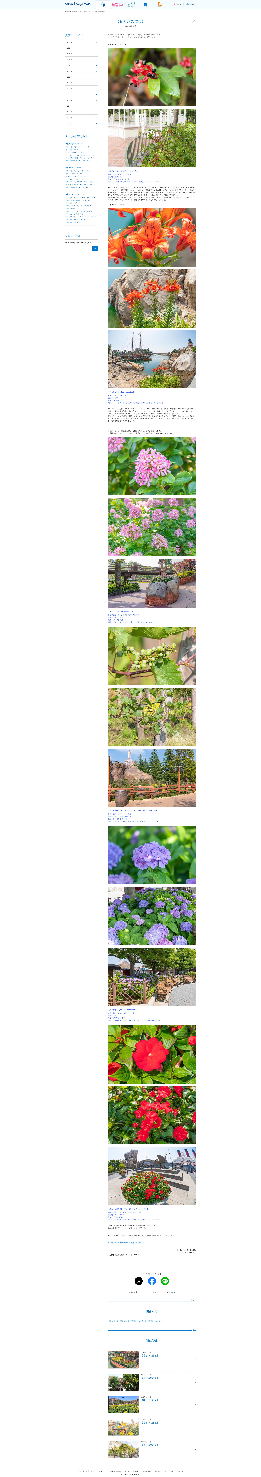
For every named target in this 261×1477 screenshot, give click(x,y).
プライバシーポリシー (98, 1471)
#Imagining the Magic (73, 200)
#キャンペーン (91, 197)
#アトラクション (84, 161)
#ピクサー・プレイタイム (82, 171)
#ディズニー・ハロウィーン (75, 152)
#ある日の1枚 (86, 200)
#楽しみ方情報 (113, 1321)
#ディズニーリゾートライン (75, 214)
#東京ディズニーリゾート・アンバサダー (79, 206)
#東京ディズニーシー (155, 1321)
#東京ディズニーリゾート (75, 194)
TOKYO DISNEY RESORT (78, 4)
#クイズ (86, 219)
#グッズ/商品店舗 (71, 161)
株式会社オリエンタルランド (164, 1471)
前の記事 (134, 1292)
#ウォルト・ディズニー (73, 222)
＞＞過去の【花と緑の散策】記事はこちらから (125, 1242)
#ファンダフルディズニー (74, 219)
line (165, 1281)
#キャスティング (71, 203)
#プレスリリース (79, 197)
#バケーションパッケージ (88, 217)
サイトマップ (82, 1471)
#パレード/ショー (89, 155)
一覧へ (153, 1292)
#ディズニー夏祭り (72, 150)
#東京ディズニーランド (138, 1321)
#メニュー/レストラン (87, 158)
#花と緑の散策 (124, 1321)
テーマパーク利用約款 (132, 1471)
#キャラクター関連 (72, 158)
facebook (152, 1281)
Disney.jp (180, 1471)
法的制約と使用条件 (114, 1471)
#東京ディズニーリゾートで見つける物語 (79, 211)
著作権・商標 (147, 1471)
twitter (139, 1281)
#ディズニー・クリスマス (74, 155)
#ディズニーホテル (72, 217)
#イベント (69, 147)
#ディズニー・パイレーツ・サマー (77, 176)
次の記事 (169, 1292)
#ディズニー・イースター (82, 147)
